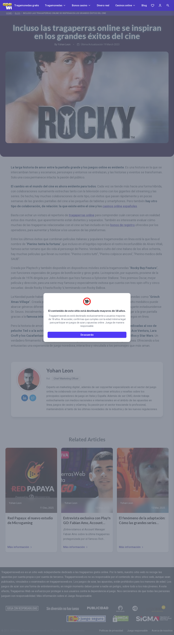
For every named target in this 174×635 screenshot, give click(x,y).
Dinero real (103, 5)
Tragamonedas (53, 5)
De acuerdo (87, 334)
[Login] (160, 5)
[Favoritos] (153, 5)
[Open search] (167, 5)
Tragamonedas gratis (26, 5)
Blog (144, 5)
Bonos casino (79, 5)
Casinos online (123, 5)
